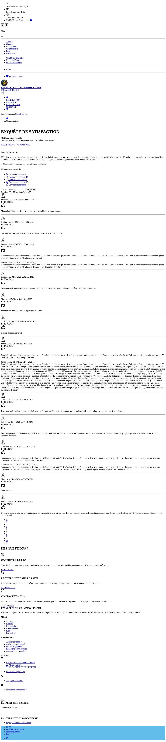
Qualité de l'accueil (17, 174)
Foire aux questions (14, 62)
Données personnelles (15, 729)
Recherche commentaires (16, 649)
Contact (9, 44)
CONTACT (11, 107)
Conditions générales (14, 58)
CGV (8, 727)
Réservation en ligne (18, 182)
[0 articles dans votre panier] (7, 109)
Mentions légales (13, 60)
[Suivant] (6, 25)
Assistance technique (14, 642)
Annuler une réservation (16, 651)
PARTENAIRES (13, 105)
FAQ (8, 734)
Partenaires (10, 53)
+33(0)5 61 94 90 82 (14, 681)
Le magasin (11, 46)
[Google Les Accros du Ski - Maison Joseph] (7, 739)
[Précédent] (2, 25)
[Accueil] (7, 98)
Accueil (9, 42)
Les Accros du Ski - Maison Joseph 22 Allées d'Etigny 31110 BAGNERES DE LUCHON (21, 664)
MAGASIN (11, 102)
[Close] (2, 36)
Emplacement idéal (17, 180)
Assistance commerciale (16, 644)
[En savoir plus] (31, 20)
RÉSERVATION (13, 100)
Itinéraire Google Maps (15, 671)
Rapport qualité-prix (18, 177)
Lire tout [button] (38, 258)
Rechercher (31, 189)
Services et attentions (18, 185)
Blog (8, 51)
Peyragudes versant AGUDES (18, 723)
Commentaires (12, 49)
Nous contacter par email (16, 690)
